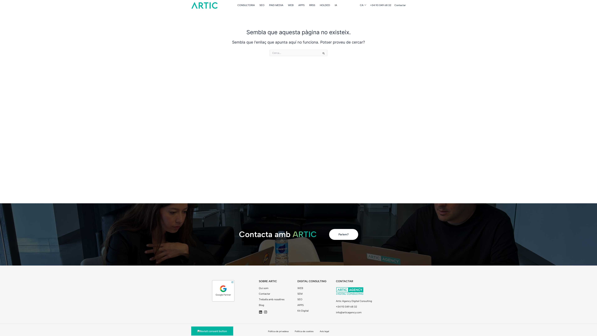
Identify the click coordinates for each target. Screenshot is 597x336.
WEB (291, 5)
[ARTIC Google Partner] (223, 290)
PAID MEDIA (276, 5)
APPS (301, 5)
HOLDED (325, 5)
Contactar (400, 5)
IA (336, 5)
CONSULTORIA (246, 5)
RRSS (312, 5)
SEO (261, 5)
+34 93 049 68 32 (380, 5)
